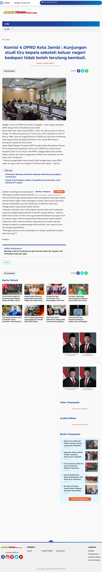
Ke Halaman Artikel (79, 425)
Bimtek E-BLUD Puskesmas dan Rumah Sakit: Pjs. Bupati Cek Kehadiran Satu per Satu (33, 252)
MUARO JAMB (47, 551)
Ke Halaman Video (79, 409)
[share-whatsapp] (86, 71)
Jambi (6, 262)
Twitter (17, 560)
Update (59, 192)
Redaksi (91, 551)
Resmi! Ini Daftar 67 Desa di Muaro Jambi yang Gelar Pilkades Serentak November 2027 (73, 443)
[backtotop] (51, 542)
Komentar (11, 71)
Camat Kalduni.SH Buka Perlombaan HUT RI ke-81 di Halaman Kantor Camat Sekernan (73, 477)
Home (7, 3)
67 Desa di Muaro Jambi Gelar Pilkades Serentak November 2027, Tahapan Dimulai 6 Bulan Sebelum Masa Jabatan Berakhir (73, 488)
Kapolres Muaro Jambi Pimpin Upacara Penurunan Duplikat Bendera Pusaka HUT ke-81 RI (73, 454)
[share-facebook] (78, 71)
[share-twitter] (82, 71)
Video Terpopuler (70, 402)
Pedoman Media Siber (95, 557)
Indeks (8, 24)
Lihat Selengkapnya (79, 499)
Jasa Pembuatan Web (95, 560)
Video (9, 29)
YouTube (22, 560)
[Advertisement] (80, 521)
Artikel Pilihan (68, 418)
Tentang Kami (93, 554)
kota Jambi (60, 551)
